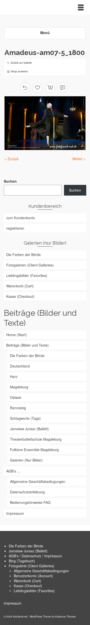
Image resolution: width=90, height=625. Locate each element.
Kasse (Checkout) (28, 585)
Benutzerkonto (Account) (33, 575)
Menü (45, 32)
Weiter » (79, 158)
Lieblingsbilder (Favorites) (34, 590)
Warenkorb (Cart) (27, 580)
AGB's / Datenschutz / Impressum (35, 555)
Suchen (10, 181)
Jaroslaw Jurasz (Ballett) (28, 550)
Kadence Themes (65, 616)
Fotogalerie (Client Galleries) (31, 565)
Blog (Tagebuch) (22, 560)
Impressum (13, 603)
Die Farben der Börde (26, 545)
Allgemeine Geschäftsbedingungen (41, 570)
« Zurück (11, 158)
